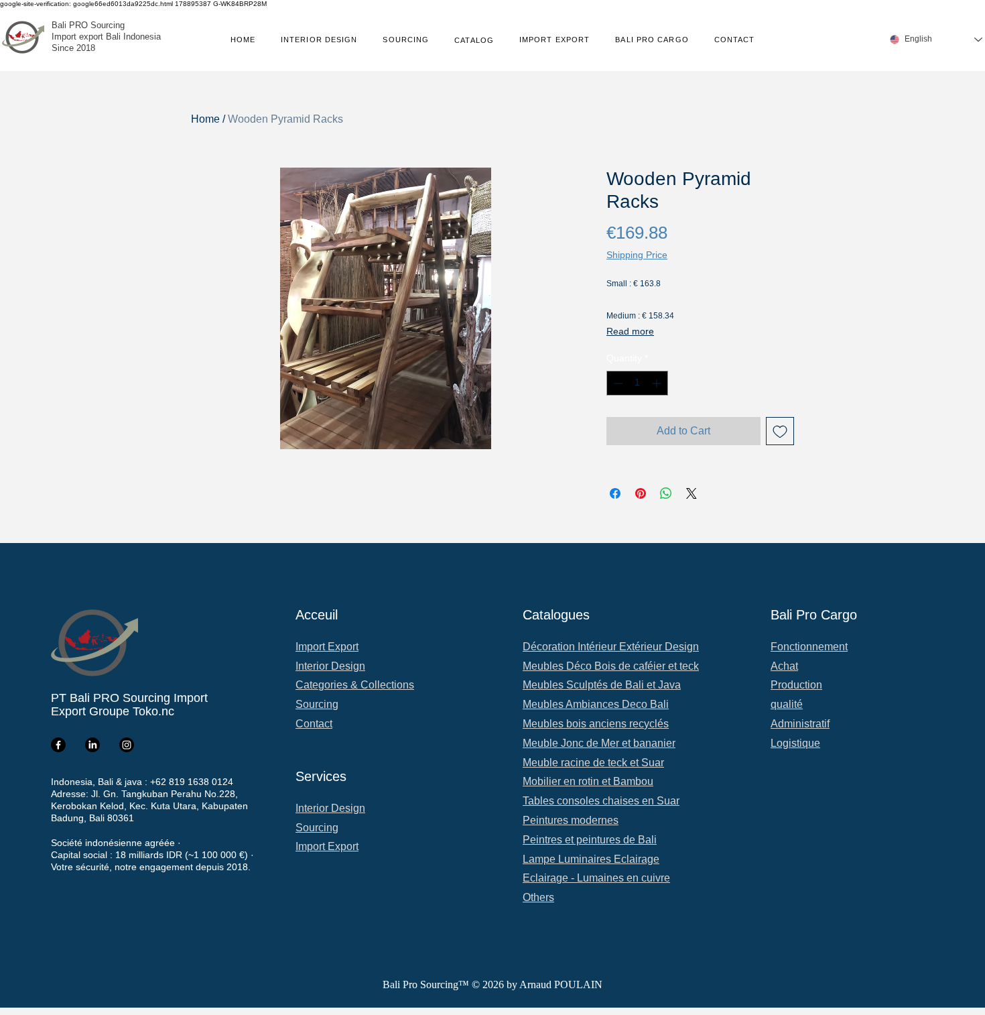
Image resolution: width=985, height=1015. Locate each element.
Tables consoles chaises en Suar (601, 801)
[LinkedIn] (92, 744)
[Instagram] (126, 744)
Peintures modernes (570, 820)
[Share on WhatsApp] (666, 493)
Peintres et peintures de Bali (590, 839)
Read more (630, 331)
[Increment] (657, 383)
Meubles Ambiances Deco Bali (596, 704)
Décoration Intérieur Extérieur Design (611, 646)
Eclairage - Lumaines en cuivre (596, 878)
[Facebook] (58, 744)
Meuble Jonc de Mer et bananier (599, 743)
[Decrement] (616, 383)
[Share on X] (691, 493)
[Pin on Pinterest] (641, 493)
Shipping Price (636, 254)
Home (205, 119)
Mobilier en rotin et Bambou (588, 781)
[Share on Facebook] (615, 493)
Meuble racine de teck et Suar (593, 762)
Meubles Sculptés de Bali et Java (602, 685)
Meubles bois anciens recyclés (596, 723)
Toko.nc (153, 711)
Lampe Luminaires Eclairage (591, 859)
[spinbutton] (637, 383)
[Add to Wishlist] (780, 431)
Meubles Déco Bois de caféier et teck (611, 666)
